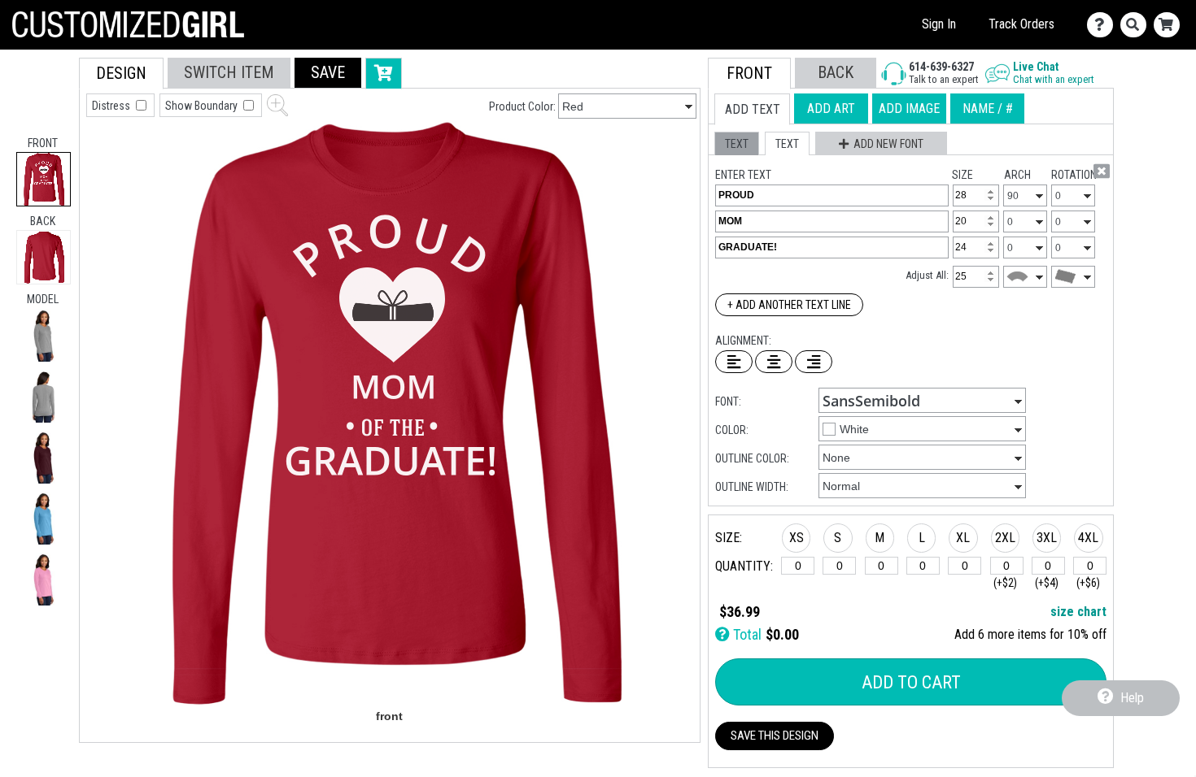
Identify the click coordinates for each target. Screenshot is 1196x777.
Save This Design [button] (774, 735)
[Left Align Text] (734, 361)
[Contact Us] (1103, 24)
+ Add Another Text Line (789, 304)
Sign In (939, 24)
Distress (112, 105)
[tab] (43, 179)
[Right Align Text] (813, 361)
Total (746, 634)
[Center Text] (773, 361)
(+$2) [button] (1005, 582)
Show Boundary (202, 105)
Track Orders (1021, 24)
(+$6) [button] (1088, 582)
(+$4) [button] (1047, 582)
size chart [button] (1078, 611)
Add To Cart (911, 682)
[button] (43, 335)
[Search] (1137, 24)
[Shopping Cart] (1170, 24)
